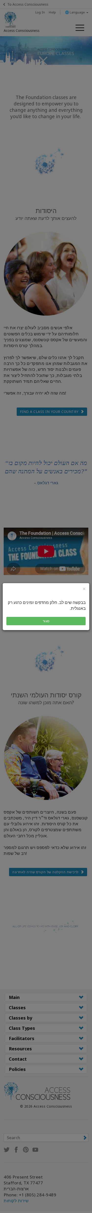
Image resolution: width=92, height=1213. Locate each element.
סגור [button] (46, 621)
